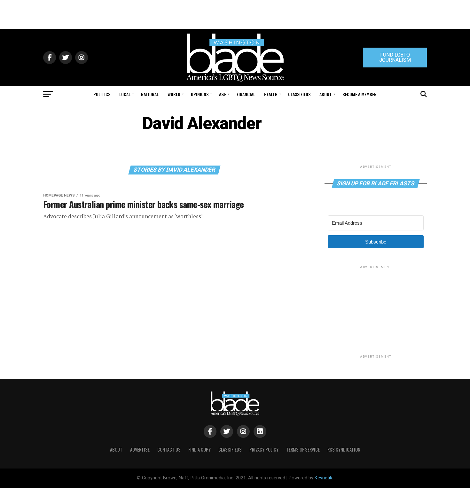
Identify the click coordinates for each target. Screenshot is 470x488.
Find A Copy (199, 449)
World (174, 94)
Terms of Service (303, 449)
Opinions (199, 94)
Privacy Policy (263, 449)
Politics (101, 94)
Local (124, 94)
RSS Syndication (343, 449)
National (150, 94)
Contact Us (169, 449)
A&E (222, 94)
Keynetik (323, 478)
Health (271, 94)
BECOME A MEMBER (359, 94)
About (325, 94)
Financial (246, 94)
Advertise (140, 449)
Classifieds (299, 94)
